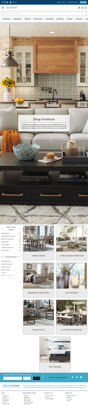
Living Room (6, 19)
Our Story (69, 397)
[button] (2, 8)
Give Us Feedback (49, 399)
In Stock (83, 2)
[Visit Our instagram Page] (5, 2)
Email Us (47, 397)
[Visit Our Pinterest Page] (81, 377)
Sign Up (36, 378)
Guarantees (26, 397)
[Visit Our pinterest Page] (7, 2)
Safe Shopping (27, 399)
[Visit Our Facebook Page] (72, 377)
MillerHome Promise (71, 395)
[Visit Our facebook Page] (2, 2)
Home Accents (38, 19)
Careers (68, 400)
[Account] (82, 8)
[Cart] (85, 8)
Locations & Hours (49, 395)
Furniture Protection (28, 402)
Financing (26, 395)
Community (69, 399)
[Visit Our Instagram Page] (76, 377)
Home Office (49, 19)
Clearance (79, 19)
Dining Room (17, 19)
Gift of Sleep (27, 400)
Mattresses (60, 19)
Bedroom (27, 19)
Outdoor (69, 19)
